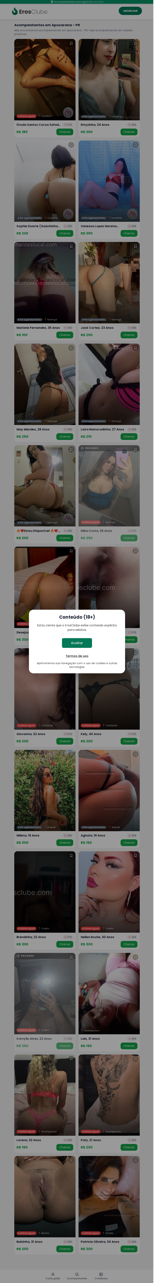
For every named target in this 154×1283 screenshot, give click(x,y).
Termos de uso (77, 656)
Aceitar (77, 643)
